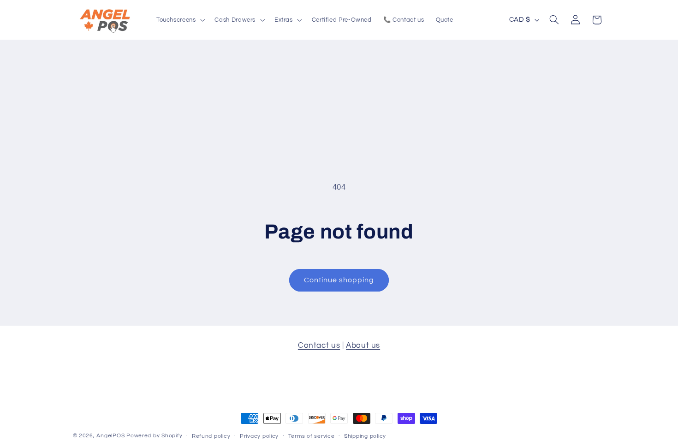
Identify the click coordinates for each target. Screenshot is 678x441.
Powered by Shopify (154, 435)
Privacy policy (259, 436)
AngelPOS (110, 435)
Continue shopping (339, 280)
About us (363, 345)
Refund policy (211, 436)
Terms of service (311, 436)
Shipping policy (365, 436)
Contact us (319, 345)
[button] (179, 20)
